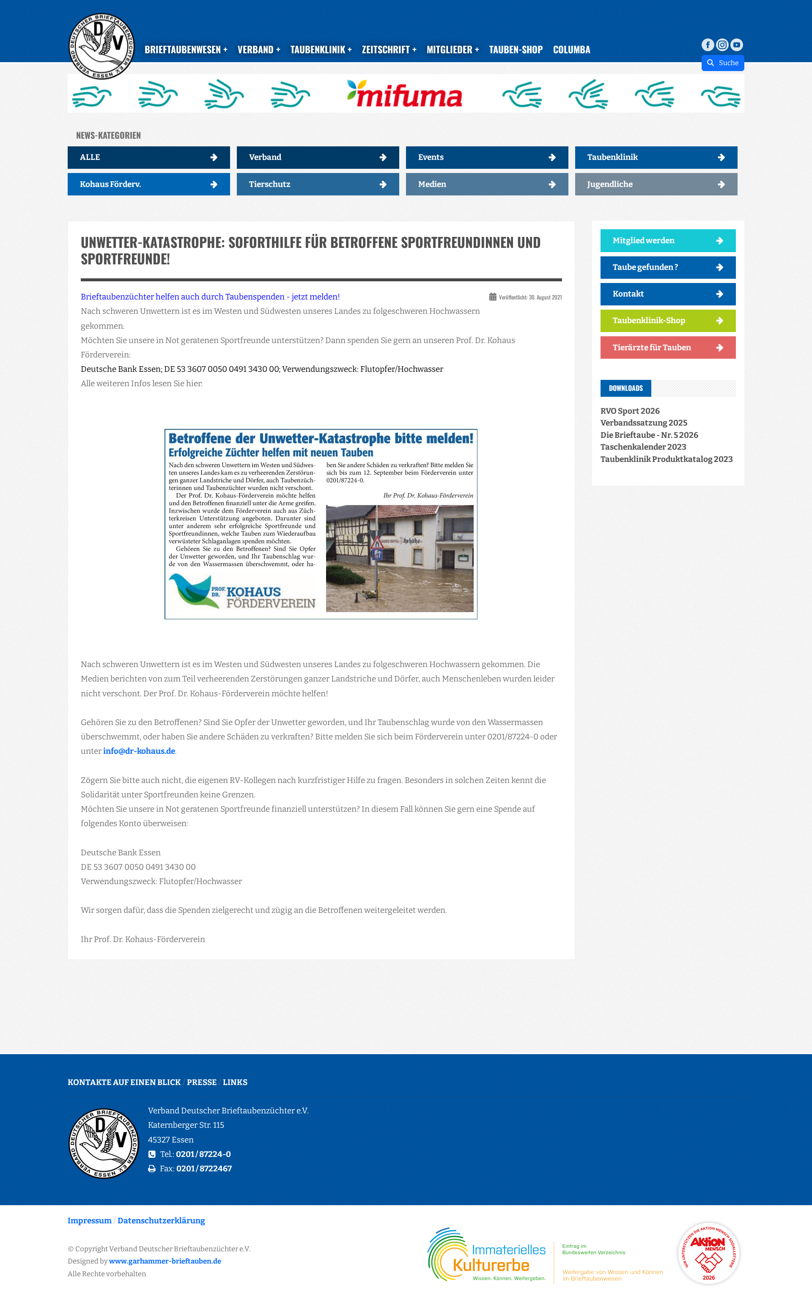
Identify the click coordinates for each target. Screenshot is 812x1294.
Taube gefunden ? (645, 267)
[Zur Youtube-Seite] (736, 44)
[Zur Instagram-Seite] (722, 44)
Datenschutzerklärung (161, 1220)
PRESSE (202, 1082)
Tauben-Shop (516, 49)
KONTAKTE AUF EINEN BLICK (124, 1082)
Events (431, 157)
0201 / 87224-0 (203, 1154)
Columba (571, 49)
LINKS (235, 1082)
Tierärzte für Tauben (652, 347)
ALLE (90, 157)
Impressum (90, 1220)
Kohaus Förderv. (110, 184)
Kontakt (628, 294)
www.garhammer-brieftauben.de (165, 1261)
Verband (265, 157)
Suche (726, 63)
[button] (406, 93)
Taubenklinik (612, 157)
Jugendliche (610, 184)
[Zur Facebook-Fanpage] (708, 44)
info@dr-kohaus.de (139, 751)
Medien (432, 184)
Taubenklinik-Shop (649, 320)
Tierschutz (270, 184)
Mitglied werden (644, 240)
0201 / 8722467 (204, 1168)
